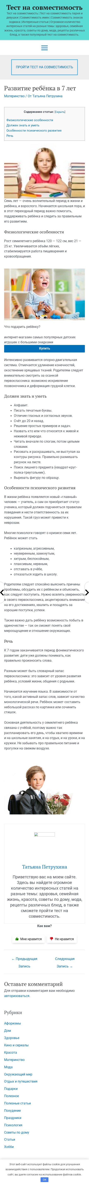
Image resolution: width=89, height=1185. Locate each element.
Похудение (12, 1111)
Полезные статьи (17, 1103)
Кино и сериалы (16, 1045)
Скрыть (60, 111)
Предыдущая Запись (24, 960)
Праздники (12, 1118)
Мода (8, 1067)
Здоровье (11, 1038)
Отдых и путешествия (20, 1081)
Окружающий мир (18, 1074)
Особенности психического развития (33, 130)
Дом (7, 1031)
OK (44, 1179)
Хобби (9, 1147)
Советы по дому (16, 1132)
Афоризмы (12, 1023)
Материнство (14, 96)
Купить (44, 348)
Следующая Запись (65, 960)
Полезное (11, 1096)
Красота (10, 1052)
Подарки (11, 1089)
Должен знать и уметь (22, 125)
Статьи (9, 1139)
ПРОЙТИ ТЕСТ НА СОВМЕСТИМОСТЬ (44, 67)
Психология (13, 1125)
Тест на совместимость (44, 7)
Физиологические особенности (29, 120)
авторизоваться (16, 996)
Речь (9, 136)
